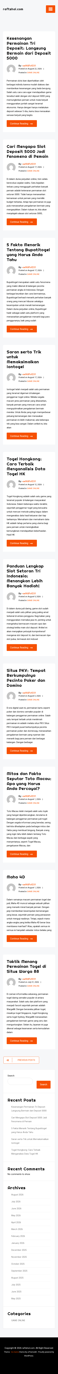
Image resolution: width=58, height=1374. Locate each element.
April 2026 (16, 1222)
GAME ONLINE (33, 72)
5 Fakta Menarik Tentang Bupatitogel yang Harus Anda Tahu (28, 252)
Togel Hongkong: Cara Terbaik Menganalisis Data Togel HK (26, 466)
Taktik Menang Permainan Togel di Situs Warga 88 (26, 966)
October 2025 (18, 1264)
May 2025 (16, 1298)
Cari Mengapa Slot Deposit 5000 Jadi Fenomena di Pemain (27, 151)
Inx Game (15, 1352)
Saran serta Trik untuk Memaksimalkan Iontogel (24, 359)
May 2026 (16, 1215)
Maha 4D (16, 876)
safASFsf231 (29, 65)
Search (11, 1076)
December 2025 (19, 1250)
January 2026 (17, 1243)
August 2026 (17, 1194)
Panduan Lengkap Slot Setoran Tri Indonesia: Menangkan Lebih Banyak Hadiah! (25, 575)
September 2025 (19, 1271)
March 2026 (17, 1229)
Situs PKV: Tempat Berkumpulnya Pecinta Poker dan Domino (26, 678)
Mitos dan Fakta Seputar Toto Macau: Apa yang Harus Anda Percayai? (29, 781)
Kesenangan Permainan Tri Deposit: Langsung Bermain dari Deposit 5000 (29, 48)
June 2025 (16, 1291)
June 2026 (16, 1208)
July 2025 (16, 1285)
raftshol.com (13, 9)
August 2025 (17, 1278)
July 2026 (16, 1201)
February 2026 (18, 1236)
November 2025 (19, 1257)
